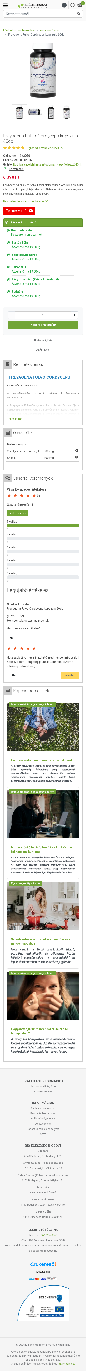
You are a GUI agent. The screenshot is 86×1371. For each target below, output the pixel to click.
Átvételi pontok (43, 1091)
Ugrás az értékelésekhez (43, 148)
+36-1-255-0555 (48, 1235)
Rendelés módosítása (43, 1108)
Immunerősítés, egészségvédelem (32, 704)
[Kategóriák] (5, 5)
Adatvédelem (43, 1123)
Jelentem (70, 675)
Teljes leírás (14, 419)
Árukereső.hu (43, 1271)
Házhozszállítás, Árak (43, 1086)
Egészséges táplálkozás (25, 883)
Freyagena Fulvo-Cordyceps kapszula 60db (35, 608)
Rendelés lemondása (43, 1113)
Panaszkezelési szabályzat (43, 1129)
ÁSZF (43, 1134)
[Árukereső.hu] (43, 1265)
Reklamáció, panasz (43, 1118)
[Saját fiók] (72, 5)
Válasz (14, 675)
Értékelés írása (17, 513)
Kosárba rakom (41, 324)
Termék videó (16, 211)
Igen (12, 637)
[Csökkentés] (11, 315)
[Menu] (64, 5)
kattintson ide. (66, 1363)
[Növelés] (74, 315)
